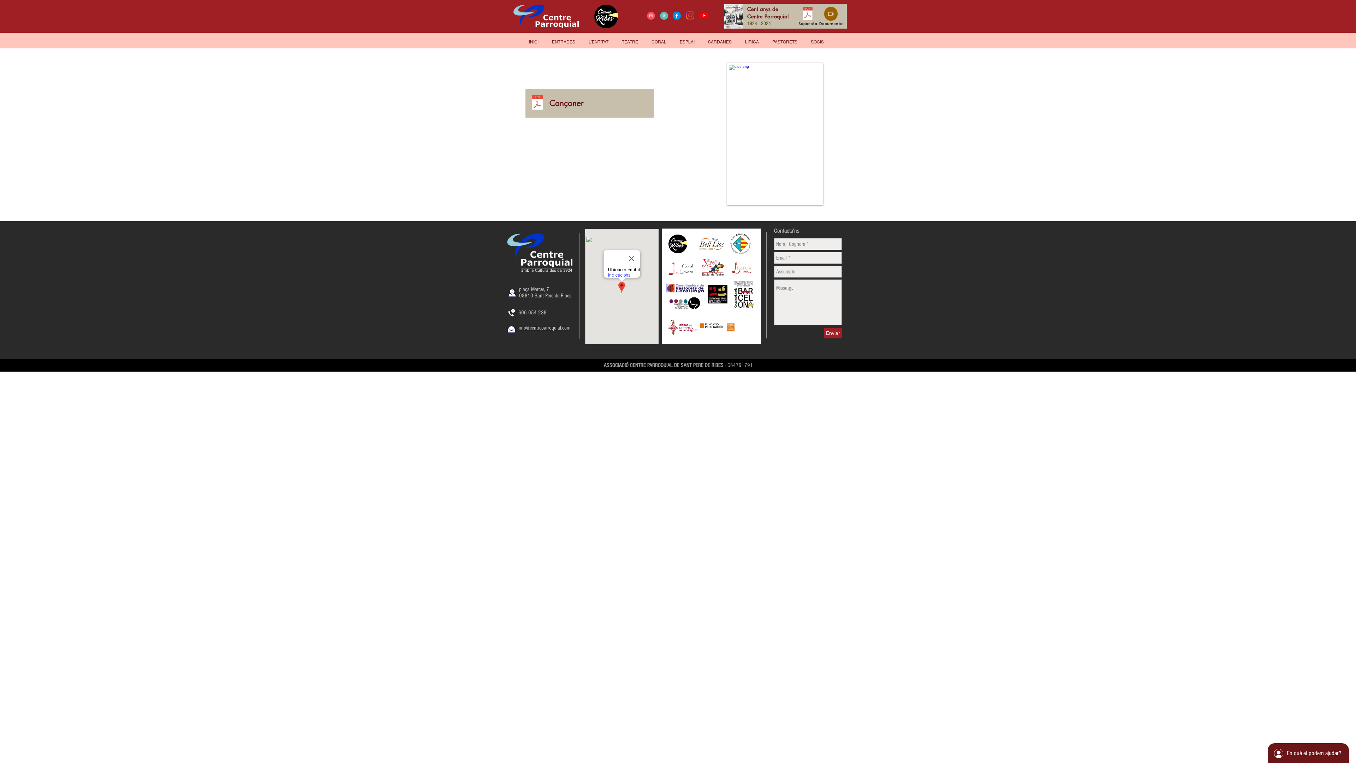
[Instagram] (690, 15)
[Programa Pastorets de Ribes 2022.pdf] (537, 103)
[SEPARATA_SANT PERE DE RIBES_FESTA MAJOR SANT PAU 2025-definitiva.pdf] (807, 14)
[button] (817, 39)
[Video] (831, 14)
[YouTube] (704, 15)
